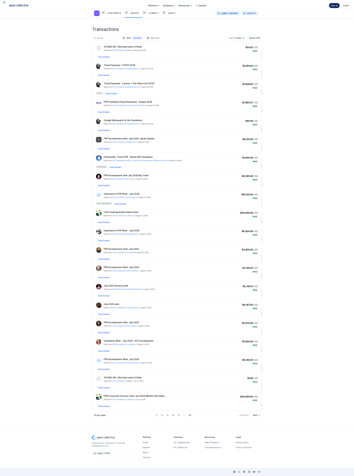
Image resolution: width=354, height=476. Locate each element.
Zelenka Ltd (131, 142)
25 (190, 415)
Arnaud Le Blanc (133, 363)
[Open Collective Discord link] (254, 472)
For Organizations (182, 442)
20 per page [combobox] (100, 415)
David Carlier (132, 326)
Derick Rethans (132, 271)
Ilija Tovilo (130, 179)
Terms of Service (244, 447)
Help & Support (212, 442)
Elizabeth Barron (133, 69)
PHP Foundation (118, 50)
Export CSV (254, 38)
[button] (113, 13)
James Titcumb (132, 308)
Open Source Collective (136, 105)
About (145, 452)
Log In (346, 5)
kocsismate (131, 252)
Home (145, 442)
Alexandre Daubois (134, 289)
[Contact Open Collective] (259, 472)
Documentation (212, 447)
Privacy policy (242, 442)
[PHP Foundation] (97, 13)
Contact (146, 457)
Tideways (130, 216)
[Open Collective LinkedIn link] (234, 472)
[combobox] (236, 37)
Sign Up (334, 5)
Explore (146, 447)
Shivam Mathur (132, 234)
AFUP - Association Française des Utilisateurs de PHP (147, 160)
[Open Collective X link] (239, 472)
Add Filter (155, 38)
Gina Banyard (132, 197)
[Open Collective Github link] (249, 472)
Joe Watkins (131, 344)
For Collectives (181, 447)
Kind (134, 38)
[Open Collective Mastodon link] (244, 472)
